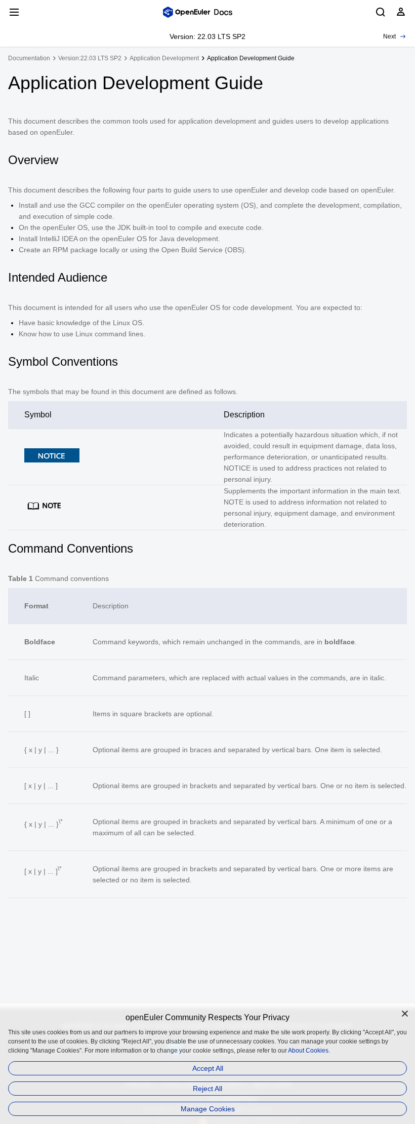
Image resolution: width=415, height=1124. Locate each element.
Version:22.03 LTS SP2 (89, 58)
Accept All (207, 1068)
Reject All (207, 1088)
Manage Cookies (208, 1109)
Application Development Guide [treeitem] (251, 58)
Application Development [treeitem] (164, 58)
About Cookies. (309, 1050)
